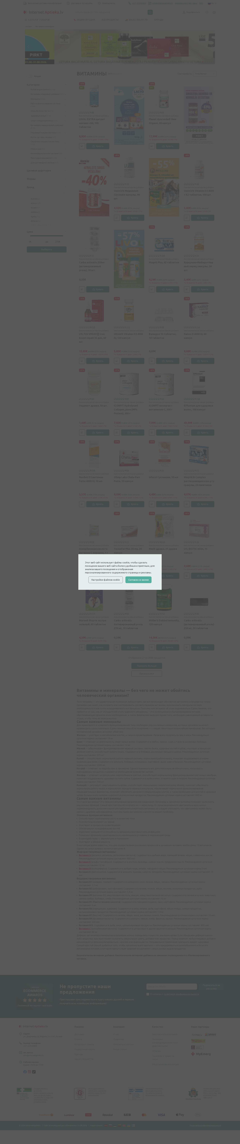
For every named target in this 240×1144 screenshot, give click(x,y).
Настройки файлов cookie (105, 579)
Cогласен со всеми (138, 579)
